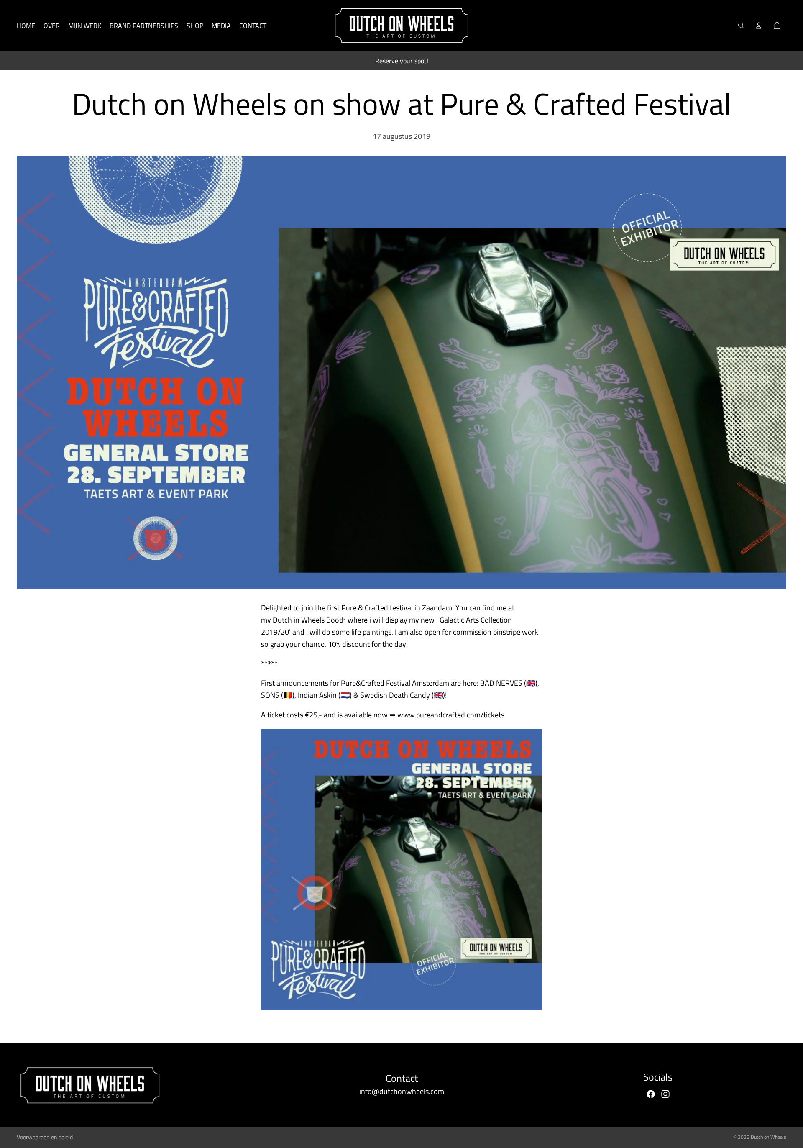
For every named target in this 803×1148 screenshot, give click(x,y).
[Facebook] (651, 1094)
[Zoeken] (741, 25)
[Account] (758, 25)
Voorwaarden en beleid (45, 1137)
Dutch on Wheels (768, 1137)
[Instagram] (665, 1094)
